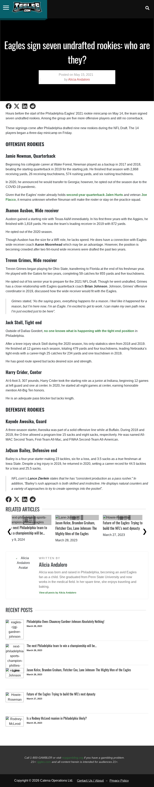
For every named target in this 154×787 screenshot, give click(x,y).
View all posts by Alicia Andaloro (57, 592)
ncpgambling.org (72, 757)
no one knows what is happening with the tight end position (89, 331)
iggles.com (44, 761)
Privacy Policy (119, 780)
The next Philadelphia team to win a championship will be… (81, 530)
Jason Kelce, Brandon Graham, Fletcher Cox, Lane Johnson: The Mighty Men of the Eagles (129, 528)
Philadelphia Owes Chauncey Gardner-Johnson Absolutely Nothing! (32, 533)
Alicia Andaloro (79, 79)
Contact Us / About (90, 780)
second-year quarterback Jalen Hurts (94, 195)
